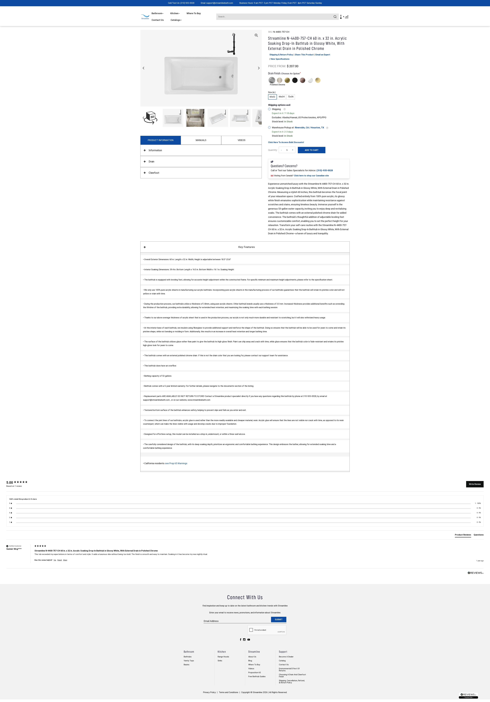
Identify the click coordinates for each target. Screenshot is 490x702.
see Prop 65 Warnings (176, 463)
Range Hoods (223, 657)
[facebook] (240, 639)
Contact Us (158, 20)
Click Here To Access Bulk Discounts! (286, 142)
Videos (251, 668)
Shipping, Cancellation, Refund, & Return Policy (292, 681)
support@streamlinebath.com (219, 3)
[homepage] (145, 17)
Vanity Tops (189, 661)
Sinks (220, 661)
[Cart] (343, 17)
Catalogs (175, 20)
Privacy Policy (209, 692)
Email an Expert (322, 54)
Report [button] (59, 560)
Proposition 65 (254, 672)
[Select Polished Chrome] (272, 80)
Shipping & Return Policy (281, 54)
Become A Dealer (286, 657)
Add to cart (311, 150)
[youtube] (248, 639)
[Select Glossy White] (310, 80)
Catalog (282, 661)
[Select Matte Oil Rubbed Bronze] (302, 80)
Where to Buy (254, 664)
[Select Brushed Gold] (287, 80)
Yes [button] (55, 560)
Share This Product (304, 54)
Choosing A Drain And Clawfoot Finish (292, 675)
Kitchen (174, 13)
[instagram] (244, 639)
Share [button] (65, 560)
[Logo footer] (468, 695)
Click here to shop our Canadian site (311, 175)
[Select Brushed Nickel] (279, 80)
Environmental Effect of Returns (289, 669)
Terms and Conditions (228, 692)
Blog (250, 661)
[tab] (463, 535)
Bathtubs (188, 657)
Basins (186, 664)
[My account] (341, 17)
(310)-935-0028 (324, 170)
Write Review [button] (475, 484)
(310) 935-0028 (187, 3)
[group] (19, 482)
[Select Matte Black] (295, 80)
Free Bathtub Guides (257, 676)
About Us (252, 657)
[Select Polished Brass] (318, 80)
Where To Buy (194, 13)
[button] (258, 68)
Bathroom (157, 13)
